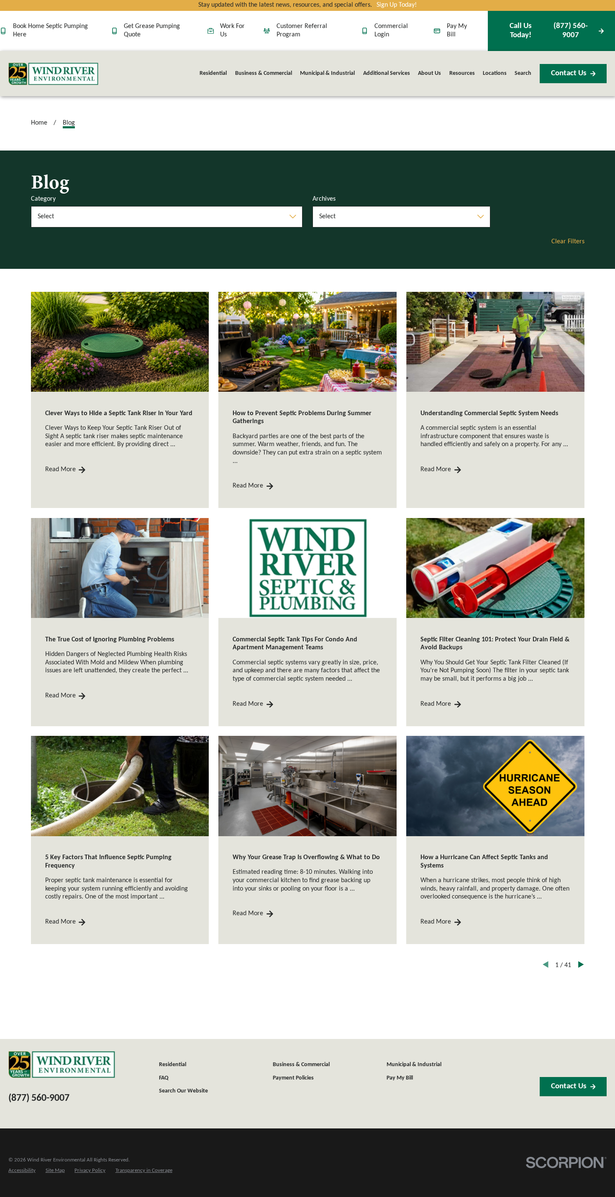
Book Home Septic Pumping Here (50, 30)
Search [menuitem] (523, 73)
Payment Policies (293, 1078)
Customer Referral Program (302, 30)
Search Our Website (183, 1091)
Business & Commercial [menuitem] (263, 73)
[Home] (53, 73)
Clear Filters (567, 241)
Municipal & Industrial (414, 1064)
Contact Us (569, 73)
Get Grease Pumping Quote (152, 30)
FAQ (164, 1078)
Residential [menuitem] (213, 73)
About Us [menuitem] (429, 73)
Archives (324, 199)
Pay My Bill (457, 30)
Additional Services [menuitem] (386, 73)
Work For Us (232, 30)
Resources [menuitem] (462, 73)
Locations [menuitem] (495, 73)
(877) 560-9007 (549, 30)
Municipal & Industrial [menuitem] (327, 73)
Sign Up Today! (397, 5)
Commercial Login (391, 30)
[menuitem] (22, 1170)
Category (43, 199)
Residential (172, 1064)
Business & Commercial (301, 1064)
